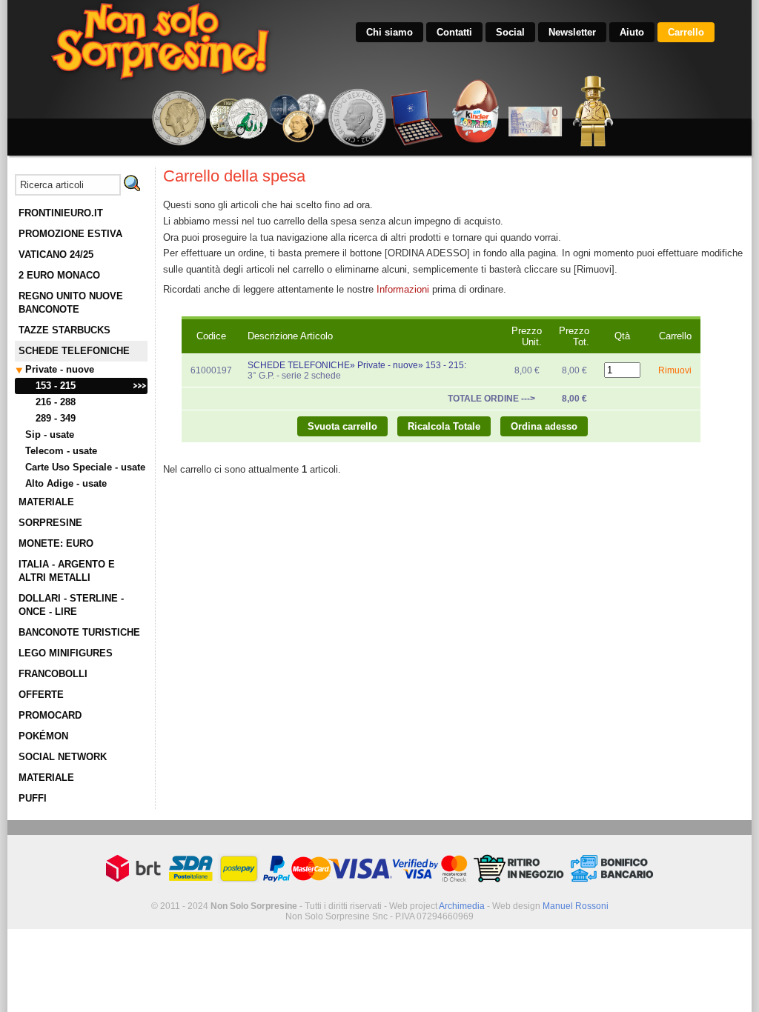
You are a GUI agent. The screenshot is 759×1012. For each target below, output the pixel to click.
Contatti (454, 32)
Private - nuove (59, 369)
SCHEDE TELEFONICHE (74, 350)
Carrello (686, 32)
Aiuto (632, 32)
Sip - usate (49, 434)
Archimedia (462, 906)
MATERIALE (46, 501)
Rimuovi (675, 370)
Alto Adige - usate (66, 483)
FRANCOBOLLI (53, 673)
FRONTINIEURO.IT (61, 213)
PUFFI (33, 798)
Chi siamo (389, 32)
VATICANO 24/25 (56, 254)
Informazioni (403, 289)
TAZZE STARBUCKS (64, 330)
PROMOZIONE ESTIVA (70, 233)
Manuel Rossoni (576, 906)
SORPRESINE (50, 522)
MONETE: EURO (56, 543)
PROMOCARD (50, 715)
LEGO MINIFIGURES (66, 653)
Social (510, 32)
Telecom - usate (61, 450)
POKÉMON (43, 736)
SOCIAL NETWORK (63, 756)
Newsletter (572, 32)
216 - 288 (56, 401)
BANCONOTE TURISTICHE (79, 632)
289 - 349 (56, 418)
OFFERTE (41, 694)
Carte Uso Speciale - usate (85, 467)
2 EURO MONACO (59, 275)
